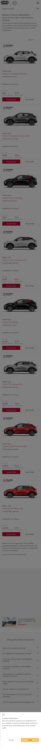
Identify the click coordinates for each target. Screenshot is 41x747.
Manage (11, 740)
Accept (30, 740)
